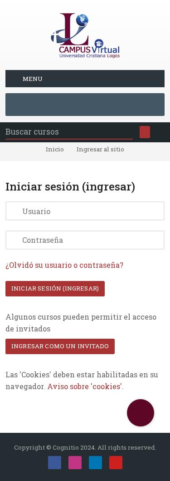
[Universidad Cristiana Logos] (85, 34)
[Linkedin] (95, 462)
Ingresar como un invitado (60, 346)
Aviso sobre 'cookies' (84, 386)
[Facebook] (54, 462)
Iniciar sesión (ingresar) (55, 288)
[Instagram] (75, 462)
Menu (33, 79)
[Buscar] (145, 132)
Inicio (55, 149)
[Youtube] (115, 462)
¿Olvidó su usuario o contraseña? (64, 265)
